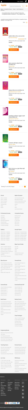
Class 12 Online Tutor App (6, 363)
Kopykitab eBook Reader (9, 386)
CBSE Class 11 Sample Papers (21, 233)
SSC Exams (17, 223)
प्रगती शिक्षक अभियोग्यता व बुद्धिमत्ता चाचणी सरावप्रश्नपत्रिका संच (17, 116)
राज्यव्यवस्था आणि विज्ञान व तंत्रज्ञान (15, 143)
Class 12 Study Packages (20, 318)
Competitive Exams (8, 9)
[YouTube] (23, 390)
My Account (17, 384)
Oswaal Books (3, 204)
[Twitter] (23, 386)
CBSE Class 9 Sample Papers (20, 236)
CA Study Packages (4, 223)
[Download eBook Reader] (1, 1)
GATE (16, 249)
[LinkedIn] (23, 394)
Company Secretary (18, 254)
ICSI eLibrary (10, 382)
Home (2, 9)
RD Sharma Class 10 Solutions (7, 251)
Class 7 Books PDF (18, 288)
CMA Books (3, 218)
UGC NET (16, 246)
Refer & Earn (17, 382)
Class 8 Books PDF (18, 287)
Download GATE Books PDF (20, 352)
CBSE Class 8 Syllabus (5, 238)
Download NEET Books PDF (20, 349)
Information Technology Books (7, 339)
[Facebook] (23, 383)
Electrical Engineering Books (6, 337)
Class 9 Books (3, 202)
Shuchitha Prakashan (5, 220)
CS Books (3, 217)
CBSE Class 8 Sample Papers (20, 238)
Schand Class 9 (4, 293)
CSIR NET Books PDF (5, 350)
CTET (16, 251)
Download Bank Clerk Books (6, 303)
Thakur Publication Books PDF (6, 266)
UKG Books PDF (18, 295)
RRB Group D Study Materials (20, 303)
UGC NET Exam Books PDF (6, 347)
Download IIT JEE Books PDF (20, 347)
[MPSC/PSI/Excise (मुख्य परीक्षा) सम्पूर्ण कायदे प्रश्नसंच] (5, 164)
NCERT (2, 207)
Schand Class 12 (4, 288)
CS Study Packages (4, 225)
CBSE (2, 205)
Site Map (9, 390)
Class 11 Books (4, 199)
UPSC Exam (17, 225)
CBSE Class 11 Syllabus (5, 233)
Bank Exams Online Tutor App (6, 362)
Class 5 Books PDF (18, 291)
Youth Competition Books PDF (6, 264)
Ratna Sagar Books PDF (5, 267)
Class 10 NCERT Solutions (6, 249)
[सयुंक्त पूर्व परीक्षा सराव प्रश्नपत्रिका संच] (5, 85)
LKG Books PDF (18, 293)
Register (21, 1)
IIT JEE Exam (17, 220)
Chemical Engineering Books (6, 340)
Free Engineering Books (19, 197)
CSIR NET (16, 248)
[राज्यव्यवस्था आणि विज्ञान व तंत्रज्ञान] (5, 138)
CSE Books (3, 334)
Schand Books (3, 222)
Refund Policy (3, 395)
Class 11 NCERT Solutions (6, 248)
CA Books (3, 215)
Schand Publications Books (6, 287)
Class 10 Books (4, 201)
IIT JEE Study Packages (19, 319)
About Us (2, 382)
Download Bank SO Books (6, 305)
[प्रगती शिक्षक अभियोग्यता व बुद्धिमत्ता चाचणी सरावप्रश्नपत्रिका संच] (5, 111)
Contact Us (2, 376)
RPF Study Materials (19, 306)
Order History (17, 385)
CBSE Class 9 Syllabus (5, 236)
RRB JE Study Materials (19, 301)
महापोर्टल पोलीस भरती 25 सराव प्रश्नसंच (16, 36)
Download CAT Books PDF (20, 353)
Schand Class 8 (4, 295)
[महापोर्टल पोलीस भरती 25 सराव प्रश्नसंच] (5, 31)
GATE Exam (17, 218)
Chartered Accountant (19, 253)
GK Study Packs (18, 321)
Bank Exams (17, 217)
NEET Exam (17, 222)
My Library (17, 388)
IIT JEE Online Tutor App (5, 360)
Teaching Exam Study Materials (7, 353)
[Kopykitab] (3, 5)
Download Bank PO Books (6, 301)
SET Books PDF (4, 352)
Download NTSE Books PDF (20, 350)
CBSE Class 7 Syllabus (5, 239)
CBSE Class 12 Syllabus (5, 232)
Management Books (19, 199)
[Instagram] (23, 397)
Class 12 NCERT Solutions (6, 246)
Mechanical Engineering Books (7, 332)
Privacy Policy (3, 385)
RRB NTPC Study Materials (20, 305)
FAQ (1, 384)
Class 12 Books (4, 197)
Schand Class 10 (4, 291)
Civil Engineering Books (5, 335)
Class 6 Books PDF (18, 290)
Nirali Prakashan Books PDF (6, 263)
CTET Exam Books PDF (5, 349)
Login (18, 1)
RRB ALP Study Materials (20, 308)
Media (2, 390)
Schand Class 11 (4, 290)
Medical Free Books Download (21, 363)
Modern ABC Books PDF (5, 272)
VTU (15, 205)
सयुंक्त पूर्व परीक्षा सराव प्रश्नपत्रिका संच (16, 90)
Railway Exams (18, 215)
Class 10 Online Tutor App (6, 365)
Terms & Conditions (3, 388)
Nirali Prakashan (20, 9)
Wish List (16, 387)
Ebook (14, 9)
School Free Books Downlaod (20, 368)
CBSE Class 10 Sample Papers (21, 235)
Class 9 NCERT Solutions (6, 256)
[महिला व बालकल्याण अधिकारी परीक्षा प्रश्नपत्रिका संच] (5, 59)
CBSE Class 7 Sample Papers (20, 239)
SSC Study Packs (18, 322)
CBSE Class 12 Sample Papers (21, 232)
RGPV (16, 207)
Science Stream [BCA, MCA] (20, 201)
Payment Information (3, 393)
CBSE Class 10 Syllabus (5, 235)
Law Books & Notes (18, 209)
